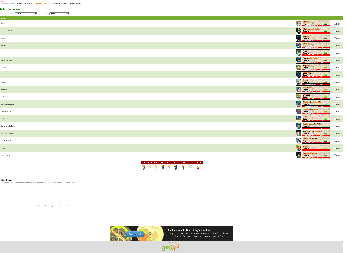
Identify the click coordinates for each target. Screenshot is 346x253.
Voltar (2, 1)
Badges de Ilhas (75, 3)
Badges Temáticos (23, 3)
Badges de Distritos (60, 3)
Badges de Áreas (8, 3)
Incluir (338, 24)
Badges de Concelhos (41, 3)
